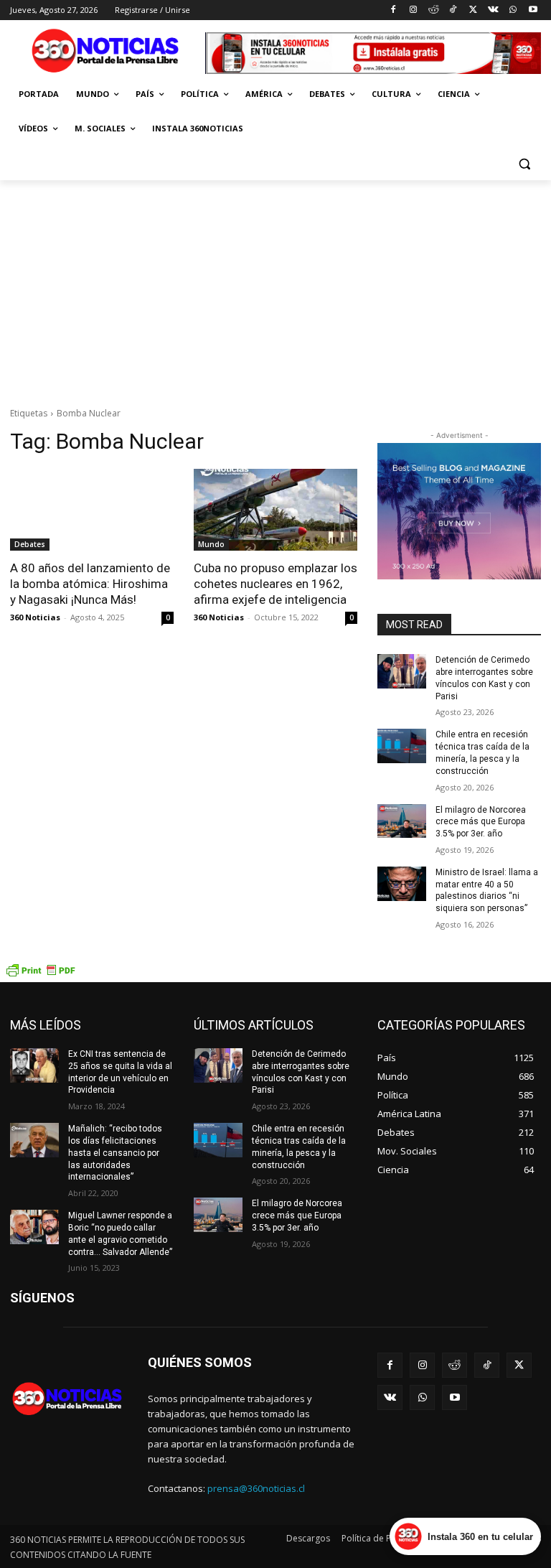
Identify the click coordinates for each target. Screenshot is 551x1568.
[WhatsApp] (512, 10)
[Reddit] (433, 10)
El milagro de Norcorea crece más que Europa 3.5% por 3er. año (480, 822)
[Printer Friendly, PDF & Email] (40, 975)
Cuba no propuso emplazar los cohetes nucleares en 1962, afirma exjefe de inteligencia (275, 584)
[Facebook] (393, 10)
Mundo (211, 544)
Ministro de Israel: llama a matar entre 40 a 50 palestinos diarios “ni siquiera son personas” (486, 890)
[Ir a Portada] (107, 53)
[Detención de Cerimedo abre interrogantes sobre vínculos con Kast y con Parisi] (401, 671)
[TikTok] (453, 10)
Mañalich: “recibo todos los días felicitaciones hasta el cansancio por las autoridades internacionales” (115, 1153)
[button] (524, 163)
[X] (473, 10)
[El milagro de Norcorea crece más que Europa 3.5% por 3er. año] (401, 821)
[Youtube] (532, 10)
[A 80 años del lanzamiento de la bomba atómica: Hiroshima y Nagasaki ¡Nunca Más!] (92, 510)
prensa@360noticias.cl (256, 1488)
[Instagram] (413, 10)
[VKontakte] (493, 10)
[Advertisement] (275, 287)
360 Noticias (35, 617)
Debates (29, 544)
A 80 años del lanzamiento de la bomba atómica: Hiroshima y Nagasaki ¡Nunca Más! (90, 584)
